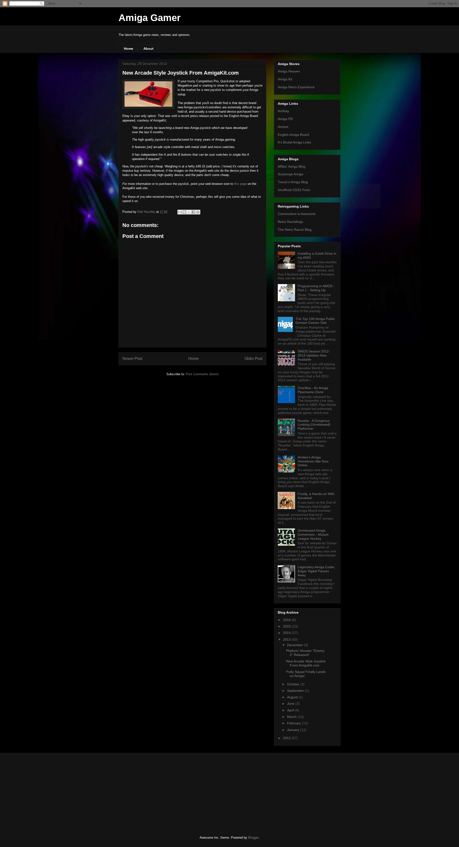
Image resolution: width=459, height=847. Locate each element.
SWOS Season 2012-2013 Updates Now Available (314, 355)
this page (240, 184)
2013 (287, 639)
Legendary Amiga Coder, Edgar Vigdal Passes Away (316, 571)
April (291, 710)
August (293, 697)
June (291, 703)
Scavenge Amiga (290, 174)
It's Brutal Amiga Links (294, 142)
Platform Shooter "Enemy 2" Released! (305, 653)
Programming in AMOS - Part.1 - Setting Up (316, 288)
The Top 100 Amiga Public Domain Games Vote (315, 321)
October (293, 684)
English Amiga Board (293, 135)
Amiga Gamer (150, 17)
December (295, 645)
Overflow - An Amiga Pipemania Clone (313, 390)
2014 (287, 633)
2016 (287, 620)
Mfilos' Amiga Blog (291, 166)
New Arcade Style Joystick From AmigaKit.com (306, 663)
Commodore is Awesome (297, 214)
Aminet (283, 127)
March (292, 717)
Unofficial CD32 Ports (294, 190)
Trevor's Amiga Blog (293, 182)
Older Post (253, 359)
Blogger (253, 837)
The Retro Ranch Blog (294, 229)
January (293, 730)
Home (128, 48)
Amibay (283, 111)
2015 (287, 626)
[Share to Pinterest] (198, 212)
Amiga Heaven (289, 71)
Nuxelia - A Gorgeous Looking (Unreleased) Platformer (314, 425)
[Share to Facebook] (193, 212)
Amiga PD (285, 119)
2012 (287, 738)
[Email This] (179, 212)
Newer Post (132, 359)
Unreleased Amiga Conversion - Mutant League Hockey (313, 534)
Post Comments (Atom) (202, 374)
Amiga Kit (285, 79)
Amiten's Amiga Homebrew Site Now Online (313, 461)
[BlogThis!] (184, 212)
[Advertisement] (154, 790)
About (148, 48)
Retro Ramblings (290, 222)
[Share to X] (188, 212)
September (296, 691)
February (294, 723)
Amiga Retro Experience (296, 87)
